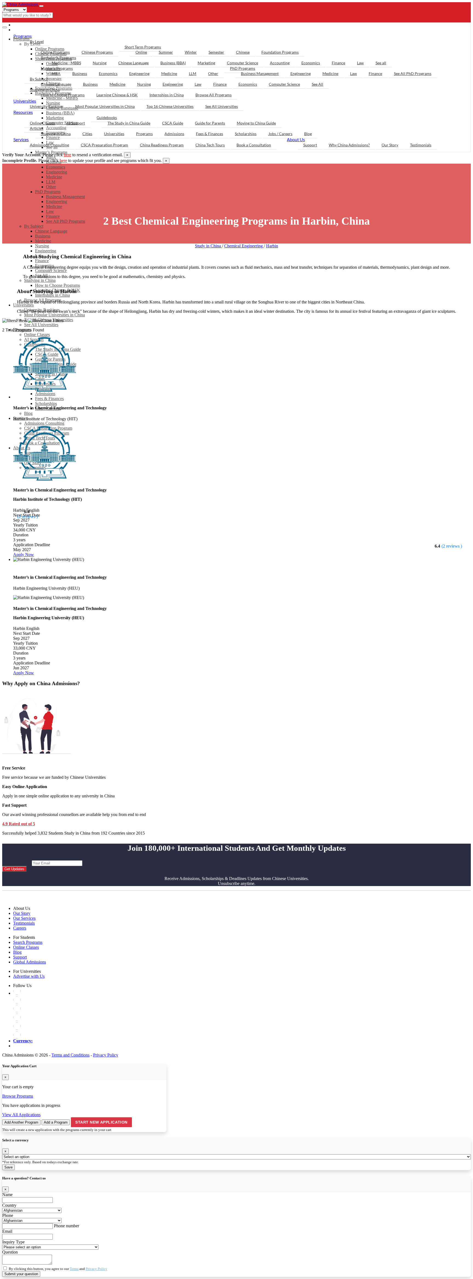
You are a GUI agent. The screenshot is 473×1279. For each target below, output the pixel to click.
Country (9, 1205)
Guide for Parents (210, 123)
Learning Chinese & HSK (117, 94)
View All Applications (21, 1114)
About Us (296, 139)
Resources (23, 112)
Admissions (174, 133)
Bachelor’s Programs (58, 57)
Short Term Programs (143, 47)
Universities (24, 100)
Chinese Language (51, 231)
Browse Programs (17, 1096)
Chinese (243, 52)
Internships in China (166, 94)
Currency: (23, 1040)
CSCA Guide (172, 123)
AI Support (76, 123)
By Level (37, 41)
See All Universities (41, 324)
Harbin (272, 246)
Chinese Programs (97, 52)
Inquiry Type (13, 1242)
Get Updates (14, 869)
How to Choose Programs (63, 94)
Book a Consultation (253, 145)
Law (50, 211)
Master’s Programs (57, 68)
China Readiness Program (162, 145)
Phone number (66, 1225)
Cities (87, 133)
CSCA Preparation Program (104, 145)
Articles (36, 128)
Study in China (208, 246)
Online (141, 52)
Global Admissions (29, 962)
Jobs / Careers (280, 133)
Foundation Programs (280, 52)
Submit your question (21, 1274)
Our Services (24, 918)
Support (310, 145)
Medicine (54, 177)
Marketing (206, 62)
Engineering (56, 172)
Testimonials (420, 145)
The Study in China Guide (129, 123)
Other (51, 186)
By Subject (33, 226)
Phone (7, 1215)
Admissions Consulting (49, 145)
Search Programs (27, 942)
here (67, 154)
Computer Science (242, 62)
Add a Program (56, 1122)
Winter (191, 52)
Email (7, 1231)
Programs (22, 36)
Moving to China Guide (256, 123)
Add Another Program (21, 1122)
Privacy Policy (105, 1055)
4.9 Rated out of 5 (18, 823)
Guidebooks (107, 117)
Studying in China (45, 89)
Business (42, 236)
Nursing (42, 246)
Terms (74, 1269)
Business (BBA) (173, 62)
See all (381, 62)
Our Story (390, 145)
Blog (308, 133)
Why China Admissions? (349, 145)
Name (7, 1194)
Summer (166, 52)
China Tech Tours (210, 145)
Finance (53, 216)
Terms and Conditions (70, 1055)
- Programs (26, 24)
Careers (19, 928)
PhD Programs (47, 191)
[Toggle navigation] (41, 6)
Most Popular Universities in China (105, 106)
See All (317, 84)
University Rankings (47, 106)
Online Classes (37, 334)
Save (8, 1167)
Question (10, 1252)
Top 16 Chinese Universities (170, 106)
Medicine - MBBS (66, 62)
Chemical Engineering (244, 246)
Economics (55, 167)
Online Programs (55, 52)
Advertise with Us (29, 976)
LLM (50, 182)
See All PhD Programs (65, 221)
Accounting (280, 62)
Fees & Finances (209, 133)
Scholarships (245, 133)
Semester (216, 52)
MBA (56, 73)
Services (21, 139)
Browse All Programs (213, 94)
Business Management (65, 196)
